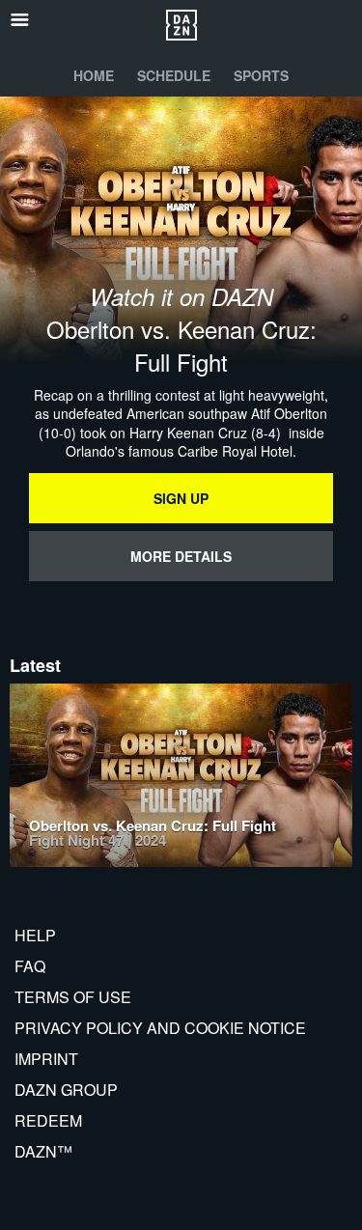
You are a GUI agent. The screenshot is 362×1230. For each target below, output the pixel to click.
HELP (35, 935)
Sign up (181, 498)
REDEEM (48, 1120)
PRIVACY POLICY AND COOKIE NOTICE (160, 1028)
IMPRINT (46, 1059)
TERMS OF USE (72, 997)
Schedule (173, 75)
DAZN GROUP (66, 1089)
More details (181, 556)
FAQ (29, 966)
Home (93, 75)
